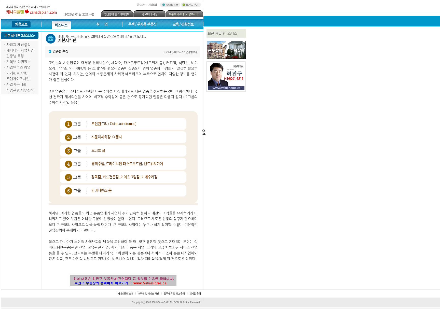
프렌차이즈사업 (18, 79)
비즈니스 (178, 52)
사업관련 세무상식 (20, 90)
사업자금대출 (16, 84)
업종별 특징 (15, 56)
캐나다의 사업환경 (20, 50)
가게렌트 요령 (16, 73)
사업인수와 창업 (18, 67)
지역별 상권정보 (18, 62)
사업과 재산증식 (18, 45)
